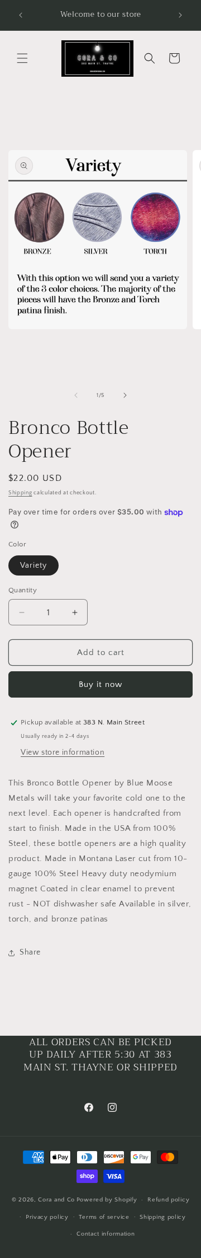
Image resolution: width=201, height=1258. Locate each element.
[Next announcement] (180, 15)
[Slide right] (125, 395)
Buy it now (100, 684)
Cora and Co (56, 1199)
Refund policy (168, 1199)
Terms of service (104, 1217)
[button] (22, 58)
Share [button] (30, 952)
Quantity (22, 590)
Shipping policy (163, 1217)
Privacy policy (47, 1217)
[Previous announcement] (20, 15)
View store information (62, 752)
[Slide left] (76, 395)
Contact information (105, 1234)
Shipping (20, 493)
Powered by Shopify (106, 1199)
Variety (33, 565)
